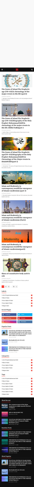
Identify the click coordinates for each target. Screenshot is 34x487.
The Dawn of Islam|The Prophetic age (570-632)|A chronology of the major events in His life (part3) (16, 91)
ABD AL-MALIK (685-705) (16, 412)
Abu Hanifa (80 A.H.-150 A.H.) (17, 340)
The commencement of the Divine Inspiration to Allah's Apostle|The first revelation (20, 406)
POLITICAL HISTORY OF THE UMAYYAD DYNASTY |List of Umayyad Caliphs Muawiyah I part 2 (20, 421)
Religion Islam (17, 305)
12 (13, 286)
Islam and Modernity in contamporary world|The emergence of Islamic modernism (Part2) (17, 217)
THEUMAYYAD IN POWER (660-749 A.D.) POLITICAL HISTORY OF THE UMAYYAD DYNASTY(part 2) (20, 449)
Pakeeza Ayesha (6, 96)
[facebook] (9, 314)
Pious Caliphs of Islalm (17, 386)
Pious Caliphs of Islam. (17, 391)
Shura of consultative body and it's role (16, 275)
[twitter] (24, 314)
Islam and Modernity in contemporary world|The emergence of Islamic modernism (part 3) (17, 188)
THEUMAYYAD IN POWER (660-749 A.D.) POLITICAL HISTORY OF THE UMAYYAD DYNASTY (20, 441)
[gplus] (9, 318)
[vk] (24, 321)
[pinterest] (24, 318)
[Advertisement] (17, 17)
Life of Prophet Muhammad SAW (17, 295)
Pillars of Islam (17, 298)
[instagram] (9, 321)
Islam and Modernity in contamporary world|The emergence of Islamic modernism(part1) (17, 247)
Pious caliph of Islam (17, 303)
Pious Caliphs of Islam (17, 300)
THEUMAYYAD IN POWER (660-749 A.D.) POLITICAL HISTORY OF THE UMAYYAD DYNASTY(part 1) (20, 348)
